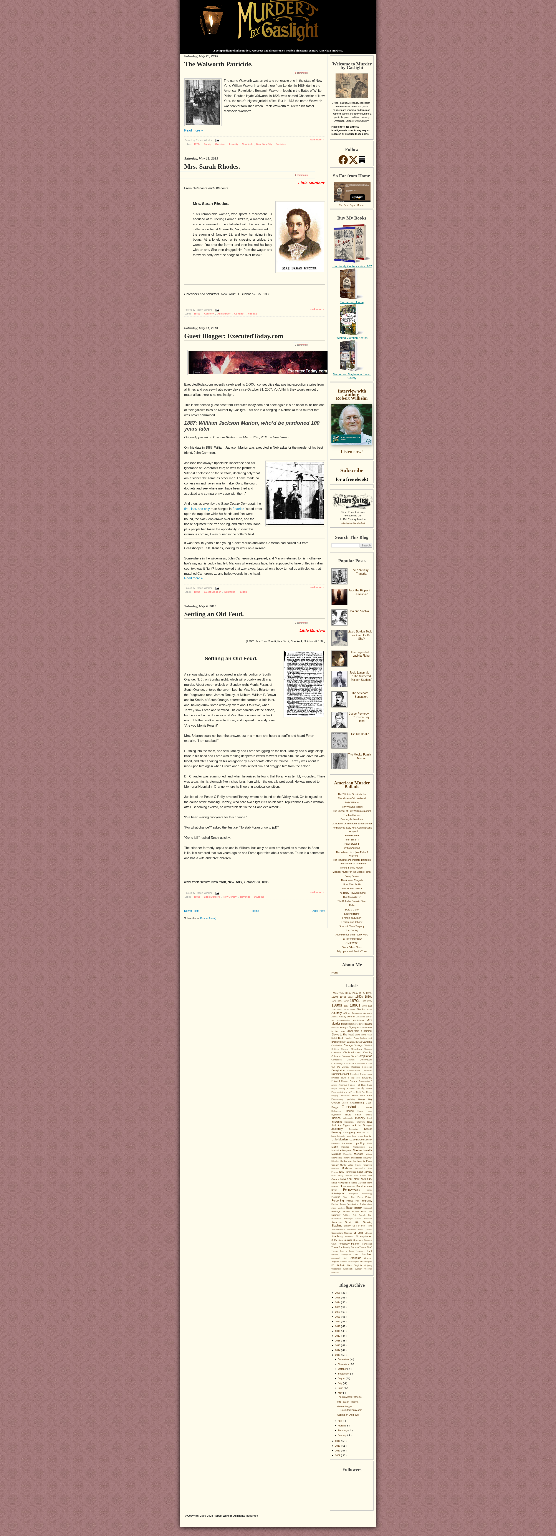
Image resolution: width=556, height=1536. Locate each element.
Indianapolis (349, 1118)
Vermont (368, 1258)
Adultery (209, 313)
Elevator (345, 1081)
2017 (338, 1336)
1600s (334, 993)
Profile (334, 972)
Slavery (348, 1226)
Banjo (361, 1024)
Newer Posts (191, 910)
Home (255, 910)
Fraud (356, 1095)
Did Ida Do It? (360, 734)
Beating (368, 1023)
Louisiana (348, 1143)
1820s (369, 993)
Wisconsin (337, 1269)
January (342, 1435)
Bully (343, 1042)
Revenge (245, 896)
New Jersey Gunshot (342, 1176)
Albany (343, 1016)
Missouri (367, 1157)
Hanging (351, 1111)
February (343, 1430)
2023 (338, 1307)
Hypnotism (338, 1115)
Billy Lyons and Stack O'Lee (352, 951)
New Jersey (230, 896)
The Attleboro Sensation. (359, 694)
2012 (338, 1441)
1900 (340, 1009)
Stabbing (259, 896)
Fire (364, 1092)
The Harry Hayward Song (352, 893)
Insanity (234, 144)
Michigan (360, 1154)
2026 (338, 1292)
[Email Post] (216, 140)
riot (370, 1211)
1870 (334, 1001)
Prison (343, 1204)
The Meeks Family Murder (360, 756)
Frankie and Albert (351, 918)
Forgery (336, 1096)
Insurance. (350, 1122)
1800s (355, 993)
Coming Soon (349, 1056)
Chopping (368, 1049)
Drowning (367, 1077)
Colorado (336, 1056)
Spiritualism (337, 1233)
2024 (338, 1302)
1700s (341, 993)
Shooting (367, 1222)
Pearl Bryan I (352, 835)
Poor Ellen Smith (352, 884)
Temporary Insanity (349, 1243)
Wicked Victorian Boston (351, 337)
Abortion (362, 1009)
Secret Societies (363, 1219)
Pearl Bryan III (351, 843)
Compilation (364, 1056)
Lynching (361, 1143)
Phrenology (367, 1194)
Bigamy (353, 1027)
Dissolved (355, 1074)
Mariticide (336, 1150)
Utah (346, 1258)
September (344, 1373)
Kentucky (337, 1132)
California (367, 1041)
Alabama (367, 1013)
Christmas (337, 1052)
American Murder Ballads (352, 784)
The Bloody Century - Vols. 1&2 (352, 266)
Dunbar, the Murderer (352, 819)
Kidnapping (350, 1132)
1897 (334, 1009)
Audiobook (360, 1020)
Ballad (344, 1023)
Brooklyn (336, 1041)
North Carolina (359, 1183)
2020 (338, 1321)
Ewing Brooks (352, 876)
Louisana (336, 1143)
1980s (353, 1009)
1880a (369, 1001)
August (342, 1378)
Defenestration (355, 1071)
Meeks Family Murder (351, 867)
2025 (338, 1297)
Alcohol (351, 1016)
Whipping (368, 1265)
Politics (350, 1200)
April (340, 1421)
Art (334, 1020)
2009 (338, 1455)
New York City (264, 144)
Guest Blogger (212, 592)
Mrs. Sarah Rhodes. (212, 166)
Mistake (335, 1161)
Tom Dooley (352, 930)
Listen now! (352, 451)
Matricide (337, 1154)
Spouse (349, 1233)
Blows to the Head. (363, 1035)
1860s (368, 996)
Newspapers (344, 1183)
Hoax (362, 1111)
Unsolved (366, 1254)
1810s (362, 993)
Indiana (337, 1118)
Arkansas (361, 1017)
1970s (346, 1009)
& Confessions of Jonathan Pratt (353, 523)
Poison (368, 1197)
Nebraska (230, 592)
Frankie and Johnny (351, 922)
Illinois (349, 1114)
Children (336, 1049)
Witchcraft (349, 1269)
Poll (358, 1201)
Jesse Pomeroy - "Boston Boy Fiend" (360, 717)
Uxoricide (356, 1258)
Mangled (347, 1147)
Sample (363, 1215)
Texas (335, 1247)
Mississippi (357, 1158)
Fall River (362, 1085)
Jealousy (340, 1128)
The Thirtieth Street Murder (352, 794)
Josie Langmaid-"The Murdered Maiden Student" (360, 676)
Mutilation (348, 1168)
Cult (334, 1067)
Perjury (369, 1190)
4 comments (301, 175)
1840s (344, 996)
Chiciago (359, 1045)
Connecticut (366, 1059)
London (368, 1139)
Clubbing (367, 1052)
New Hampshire (348, 1172)
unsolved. (337, 1258)
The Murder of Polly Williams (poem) (352, 811)
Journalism (356, 1129)
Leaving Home (351, 913)
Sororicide (352, 1229)
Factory (352, 1085)
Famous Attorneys (341, 1092)
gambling (352, 1099)
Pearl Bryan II (352, 839)
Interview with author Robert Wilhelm (352, 394)
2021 (338, 1316)
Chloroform (357, 1049)
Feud (353, 1092)
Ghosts (346, 1103)
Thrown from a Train (343, 1251)
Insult (369, 1118)
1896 (370, 1006)
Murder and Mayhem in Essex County (352, 376)
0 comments (301, 344)
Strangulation (364, 1236)
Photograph (355, 1194)
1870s (197, 144)
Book (341, 1038)
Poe (354, 1197)
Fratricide (346, 1096)
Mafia (369, 1143)
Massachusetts (362, 1150)
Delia (351, 905)
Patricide (281, 144)
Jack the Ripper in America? (359, 592)
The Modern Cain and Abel (352, 798)
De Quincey (344, 1067)
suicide (348, 1240)
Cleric (359, 1052)
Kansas (368, 1129)
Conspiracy (337, 1063)
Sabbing (347, 1215)
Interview (362, 1122)
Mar (370, 1147)
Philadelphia (339, 1193)
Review (347, 1211)
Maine (336, 1146)
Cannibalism (337, 1045)
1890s (356, 1005)
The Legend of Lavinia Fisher (360, 654)
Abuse (369, 1009)
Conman (353, 1060)
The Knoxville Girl (352, 897)
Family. (369, 1088)
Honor (369, 1111)
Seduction (338, 1222)
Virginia (252, 313)
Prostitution (353, 1204)
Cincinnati (349, 1052)
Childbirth (368, 1045)
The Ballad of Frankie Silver (352, 901)
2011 (338, 1445)
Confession (339, 1060)
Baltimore (353, 1024)
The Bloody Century (349, 1247)
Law (354, 1136)
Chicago (349, 1045)
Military (369, 1154)
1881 (347, 1006)
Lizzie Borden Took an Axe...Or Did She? (360, 635)
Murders (336, 1168)
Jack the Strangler (361, 1125)
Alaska (335, 1017)
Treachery (361, 1251)
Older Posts (318, 910)
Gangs (363, 1099)
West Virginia (355, 1265)
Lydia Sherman (352, 848)
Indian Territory (363, 1114)
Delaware (367, 1070)
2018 (338, 1331)
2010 (338, 1450)
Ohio (344, 1186)
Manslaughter (361, 1147)
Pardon (243, 592)
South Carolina (365, 1229)
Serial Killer (354, 1222)
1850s (360, 996)
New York (247, 144)
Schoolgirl (349, 1219)
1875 (364, 1001)
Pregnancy (366, 1200)
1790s (348, 993)
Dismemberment (340, 1074)
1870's (340, 1001)
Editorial (336, 1081)
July (340, 1383)
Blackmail (362, 1027)
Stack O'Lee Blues (352, 947)
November (344, 1364)
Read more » (193, 130)
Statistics (350, 1237)
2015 (338, 1345)
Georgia (336, 1102)
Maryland (347, 1150)
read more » (317, 139)
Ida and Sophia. (360, 611)
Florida (369, 1092)
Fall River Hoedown (352, 938)
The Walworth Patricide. (218, 64)
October (342, 1369)
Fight (359, 1092)
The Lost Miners (352, 815)
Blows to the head (343, 1034)
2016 (338, 1340)
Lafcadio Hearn (344, 1136)
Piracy (347, 1197)
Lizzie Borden (356, 1139)
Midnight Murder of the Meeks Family (352, 871)
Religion (359, 1208)
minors (347, 1158)
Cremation (360, 1063)
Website (342, 1265)
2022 (338, 1312)
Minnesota (337, 1158)
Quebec (342, 1208)
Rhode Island (361, 1211)
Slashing (337, 1225)
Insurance (337, 1121)
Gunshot (220, 144)
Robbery (337, 1215)
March (341, 1425)
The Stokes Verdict (352, 888)
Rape (350, 1207)
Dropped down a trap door (346, 1078)
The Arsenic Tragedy (352, 880)
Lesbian (368, 1136)
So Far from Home (352, 302)
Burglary (351, 1042)
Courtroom (350, 1063)
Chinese (346, 1049)
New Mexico (361, 1176)
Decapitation (339, 1070)
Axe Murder (224, 313)
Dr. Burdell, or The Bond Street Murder (352, 823)
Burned (359, 1042)
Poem (361, 1197)
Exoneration (365, 1081)
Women (359, 1269)
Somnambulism (339, 1229)
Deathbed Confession (361, 1067)
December (344, 1359)
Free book (366, 1095)
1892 (365, 1006)
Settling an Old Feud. (214, 613)
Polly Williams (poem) (352, 806)
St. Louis (359, 1232)
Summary (358, 1240)
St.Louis (368, 1233)
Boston (349, 1038)
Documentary (366, 1074)
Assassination (345, 1020)
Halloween (338, 1111)
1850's (351, 997)
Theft (369, 1247)
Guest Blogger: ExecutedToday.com (233, 335)
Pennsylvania (354, 1189)
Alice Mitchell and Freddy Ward (352, 934)
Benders (335, 1028)
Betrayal (344, 1027)
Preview (335, 1204)
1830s (335, 996)
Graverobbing (358, 1103)
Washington (354, 1262)
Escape (354, 1081)
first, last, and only (197, 509)
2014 (338, 1350)
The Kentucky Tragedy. (360, 571)
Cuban (369, 1063)
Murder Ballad (347, 1165)
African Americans (353, 1013)
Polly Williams (352, 802)
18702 (346, 1001)
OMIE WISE (352, 943)
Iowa (369, 1121)
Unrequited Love (351, 1254)
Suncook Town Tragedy (351, 926)
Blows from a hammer (359, 1031)
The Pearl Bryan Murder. (352, 205)
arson (369, 1016)
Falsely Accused (347, 1088)
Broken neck (366, 1038)
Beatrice (238, 509)
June (341, 1388)
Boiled (334, 1038)
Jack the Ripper (341, 1125)
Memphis (348, 1154)
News (334, 1183)
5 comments (301, 72)
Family (208, 144)
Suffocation (337, 1240)
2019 (338, 1326)
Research (368, 1208)
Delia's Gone (352, 909)
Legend (360, 1136)
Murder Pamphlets (363, 1165)
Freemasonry (339, 1099)
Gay (370, 1099)
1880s (197, 313)
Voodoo (344, 1262)
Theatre (363, 1247)
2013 (338, 1355)
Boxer (357, 1038)
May (340, 1392)
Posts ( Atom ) (208, 918)
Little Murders (212, 896)
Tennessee (366, 1244)
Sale (356, 1215)
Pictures (337, 1197)
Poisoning (338, 1200)
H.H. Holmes (365, 1107)
